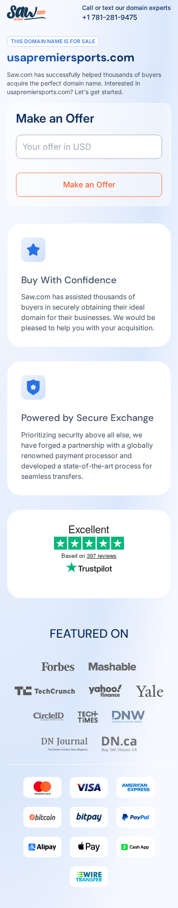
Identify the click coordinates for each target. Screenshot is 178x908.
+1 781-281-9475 (109, 17)
